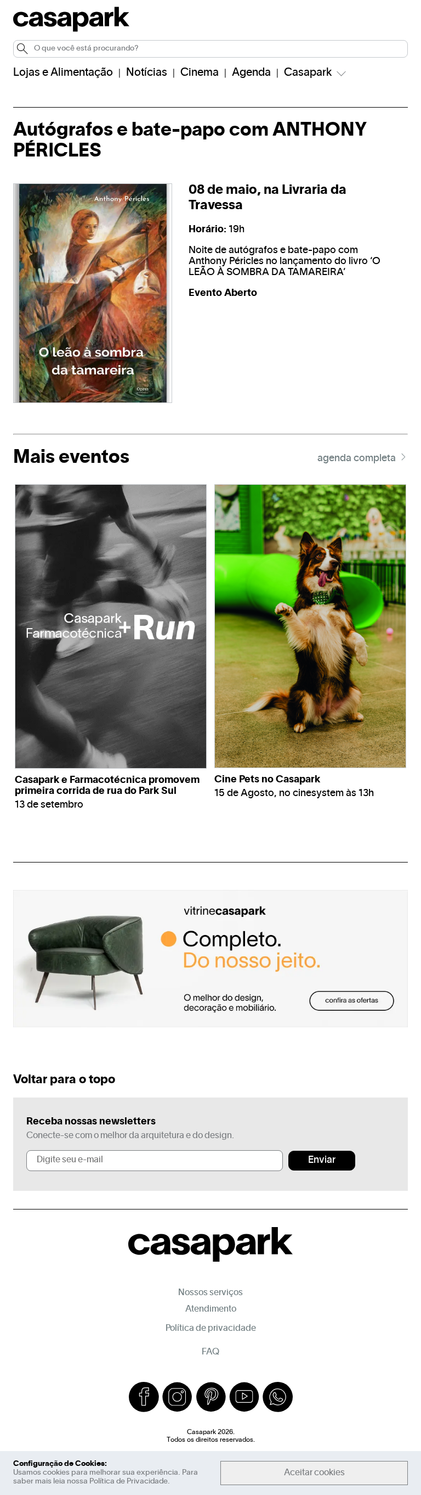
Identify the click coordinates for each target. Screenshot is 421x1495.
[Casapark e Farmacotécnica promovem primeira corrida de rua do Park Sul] (111, 626)
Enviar (321, 1160)
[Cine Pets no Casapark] (310, 626)
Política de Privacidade (128, 1481)
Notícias (146, 73)
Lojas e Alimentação (63, 73)
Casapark (308, 73)
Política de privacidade (211, 1328)
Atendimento (210, 1309)
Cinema (199, 73)
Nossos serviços (210, 1293)
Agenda (251, 73)
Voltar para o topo (64, 1080)
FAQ (210, 1352)
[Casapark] (71, 29)
